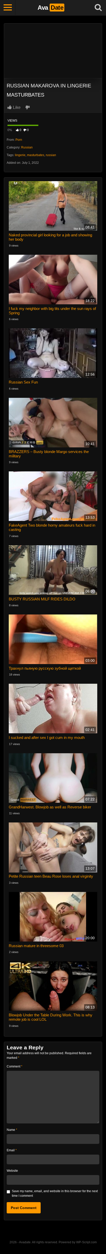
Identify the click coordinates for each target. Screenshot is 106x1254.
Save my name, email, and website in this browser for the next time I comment (55, 1193)
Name (12, 1130)
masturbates (35, 155)
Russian (27, 147)
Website (12, 1170)
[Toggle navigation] (7, 7)
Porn (18, 140)
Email (12, 1150)
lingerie (20, 155)
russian (51, 155)
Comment (14, 1066)
